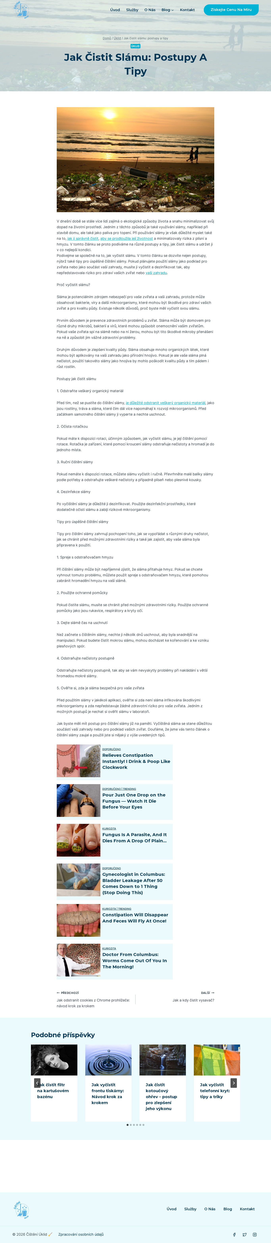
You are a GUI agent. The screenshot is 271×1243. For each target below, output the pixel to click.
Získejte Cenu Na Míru (231, 10)
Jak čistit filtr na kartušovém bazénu (53, 1090)
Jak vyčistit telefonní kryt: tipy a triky (215, 1090)
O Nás (150, 10)
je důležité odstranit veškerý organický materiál (165, 403)
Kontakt (187, 10)
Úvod (115, 10)
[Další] (234, 1083)
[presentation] (54, 1060)
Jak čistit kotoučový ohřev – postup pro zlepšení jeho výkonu (161, 1096)
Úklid (135, 46)
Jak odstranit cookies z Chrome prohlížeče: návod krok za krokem (93, 999)
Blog (227, 1209)
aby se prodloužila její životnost (126, 238)
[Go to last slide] (37, 1083)
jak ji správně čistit (82, 238)
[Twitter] (245, 1235)
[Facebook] (234, 1235)
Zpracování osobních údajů (81, 1234)
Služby (132, 10)
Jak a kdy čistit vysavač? (193, 996)
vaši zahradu (156, 273)
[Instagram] (255, 1235)
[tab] (128, 1125)
